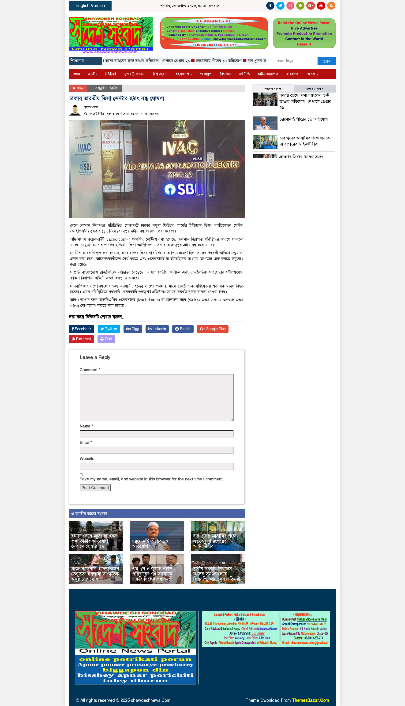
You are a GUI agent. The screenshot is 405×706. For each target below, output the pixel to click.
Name (86, 426)
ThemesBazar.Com (310, 700)
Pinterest (83, 339)
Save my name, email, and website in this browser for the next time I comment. (152, 479)
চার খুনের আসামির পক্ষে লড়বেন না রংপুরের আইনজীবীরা (214, 541)
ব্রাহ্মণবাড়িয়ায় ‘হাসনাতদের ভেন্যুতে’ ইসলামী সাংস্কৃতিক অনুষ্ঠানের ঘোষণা (95, 574)
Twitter (110, 329)
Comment (90, 369)
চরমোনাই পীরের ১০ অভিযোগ (205, 60)
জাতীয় (92, 74)
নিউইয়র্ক (110, 74)
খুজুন (326, 61)
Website (87, 458)
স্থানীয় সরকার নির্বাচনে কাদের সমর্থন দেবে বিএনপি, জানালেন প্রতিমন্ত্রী (216, 574)
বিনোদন (225, 74)
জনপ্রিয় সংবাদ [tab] (314, 89)
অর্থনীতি (244, 74)
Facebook (82, 329)
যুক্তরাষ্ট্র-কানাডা (134, 74)
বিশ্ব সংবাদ (160, 74)
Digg (135, 329)
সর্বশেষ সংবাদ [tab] (272, 89)
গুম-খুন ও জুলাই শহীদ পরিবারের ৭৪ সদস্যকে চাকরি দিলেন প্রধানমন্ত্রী (152, 574)
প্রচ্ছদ (76, 74)
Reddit (185, 329)
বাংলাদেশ (182, 74)
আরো (311, 74)
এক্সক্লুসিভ (101, 88)
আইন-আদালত (268, 74)
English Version (90, 5)
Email (86, 442)
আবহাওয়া (293, 74)
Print (108, 339)
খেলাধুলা (206, 74)
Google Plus (215, 329)
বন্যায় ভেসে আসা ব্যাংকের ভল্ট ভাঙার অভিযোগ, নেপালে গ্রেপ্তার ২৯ (123, 60)
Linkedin (159, 329)
